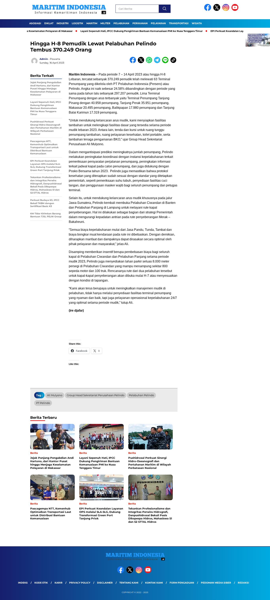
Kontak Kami (154, 582)
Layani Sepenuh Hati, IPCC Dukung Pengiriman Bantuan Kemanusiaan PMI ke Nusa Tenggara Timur (129, 31)
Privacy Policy (79, 582)
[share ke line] (166, 62)
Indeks (23, 582)
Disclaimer (105, 582)
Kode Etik (41, 582)
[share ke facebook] (134, 62)
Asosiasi (35, 23)
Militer (105, 23)
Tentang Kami (128, 582)
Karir (58, 582)
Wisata (197, 23)
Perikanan (140, 23)
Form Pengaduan (182, 582)
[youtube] (235, 10)
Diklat (48, 23)
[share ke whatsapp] (150, 62)
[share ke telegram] (158, 62)
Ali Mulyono (54, 395)
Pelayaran (158, 23)
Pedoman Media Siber (216, 582)
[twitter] (217, 10)
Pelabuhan (121, 23)
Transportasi (179, 23)
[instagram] (226, 10)
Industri (63, 23)
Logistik (77, 23)
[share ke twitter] (142, 62)
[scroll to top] (259, 594)
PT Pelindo (43, 402)
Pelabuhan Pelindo (141, 395)
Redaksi (243, 582)
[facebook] (208, 10)
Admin (44, 58)
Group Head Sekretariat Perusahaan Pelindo (95, 395)
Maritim (91, 23)
